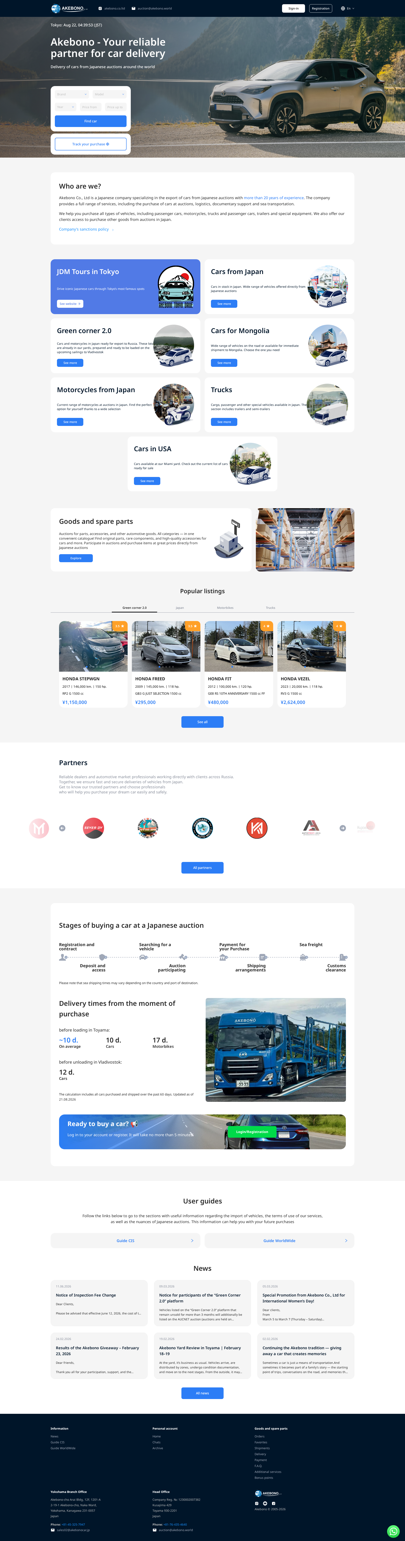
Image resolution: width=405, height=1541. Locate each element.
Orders (260, 1436)
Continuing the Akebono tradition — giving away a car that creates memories (304, 1337)
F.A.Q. (258, 1466)
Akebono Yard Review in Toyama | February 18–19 (189, 1335)
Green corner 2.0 (135, 608)
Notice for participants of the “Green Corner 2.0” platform (194, 1282)
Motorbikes (225, 608)
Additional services (268, 1472)
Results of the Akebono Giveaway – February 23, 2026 (88, 1335)
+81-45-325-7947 (73, 1524)
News (54, 1436)
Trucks (270, 608)
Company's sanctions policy (84, 229)
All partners (202, 867)
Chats (157, 1442)
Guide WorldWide (279, 1240)
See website (68, 304)
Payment (261, 1460)
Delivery (260, 1454)
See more (224, 304)
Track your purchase (89, 144)
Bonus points (264, 1478)
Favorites (261, 1442)
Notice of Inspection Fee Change (74, 1282)
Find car (90, 121)
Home (157, 1436)
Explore (75, 558)
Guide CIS (125, 1240)
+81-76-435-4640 (175, 1524)
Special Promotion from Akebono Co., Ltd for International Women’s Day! (305, 1284)
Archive (158, 1448)
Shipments (262, 1448)
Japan (180, 608)
